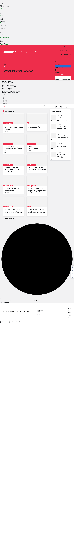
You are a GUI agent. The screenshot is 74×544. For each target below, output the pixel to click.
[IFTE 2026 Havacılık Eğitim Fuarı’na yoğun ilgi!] (37, 143)
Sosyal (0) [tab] (62, 74)
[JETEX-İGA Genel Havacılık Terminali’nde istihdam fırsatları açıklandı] (13, 123)
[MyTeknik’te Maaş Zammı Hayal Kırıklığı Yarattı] (60, 136)
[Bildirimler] (56, 71)
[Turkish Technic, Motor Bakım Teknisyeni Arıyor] (13, 185)
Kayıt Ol (7, 302)
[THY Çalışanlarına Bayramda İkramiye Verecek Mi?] (60, 127)
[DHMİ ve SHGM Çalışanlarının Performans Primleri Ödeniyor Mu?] (60, 155)
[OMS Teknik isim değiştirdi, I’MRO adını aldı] (60, 146)
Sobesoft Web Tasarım (28, 311)
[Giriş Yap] (56, 69)
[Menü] (4, 65)
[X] (4, 94)
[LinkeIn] (4, 95)
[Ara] (56, 59)
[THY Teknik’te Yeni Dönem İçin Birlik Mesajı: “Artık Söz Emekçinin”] (60, 118)
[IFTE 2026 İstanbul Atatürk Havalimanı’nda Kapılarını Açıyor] (37, 164)
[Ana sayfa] (4, 106)
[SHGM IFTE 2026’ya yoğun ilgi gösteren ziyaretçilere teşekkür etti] (13, 144)
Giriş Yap (2, 302)
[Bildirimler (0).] (72, 277)
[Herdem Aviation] (9, 67)
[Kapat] (56, 63)
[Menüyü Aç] (4, 74)
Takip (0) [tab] (63, 77)
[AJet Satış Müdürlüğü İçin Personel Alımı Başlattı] (37, 122)
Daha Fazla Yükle (9, 218)
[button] (56, 61)
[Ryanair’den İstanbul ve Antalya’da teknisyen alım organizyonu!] (13, 165)
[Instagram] (4, 97)
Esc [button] (20, 322)
